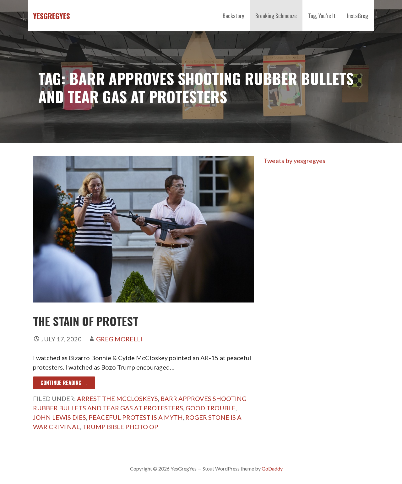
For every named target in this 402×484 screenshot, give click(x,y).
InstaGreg (357, 16)
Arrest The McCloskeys (117, 398)
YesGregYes (51, 15)
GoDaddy (272, 468)
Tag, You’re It (322, 16)
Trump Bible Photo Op (120, 426)
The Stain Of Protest (85, 321)
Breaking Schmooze (276, 16)
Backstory (233, 16)
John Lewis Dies (59, 417)
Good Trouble (211, 408)
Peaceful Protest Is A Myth (136, 417)
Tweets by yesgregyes (294, 160)
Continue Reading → (64, 383)
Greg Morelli (119, 339)
